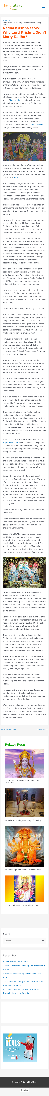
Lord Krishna (16, 100)
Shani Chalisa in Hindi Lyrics (15, 961)
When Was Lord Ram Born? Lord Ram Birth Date (22, 781)
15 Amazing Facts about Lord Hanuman (23, 869)
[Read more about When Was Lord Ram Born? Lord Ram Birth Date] (24, 763)
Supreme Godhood (11, 442)
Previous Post (8, 729)
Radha (16, 177)
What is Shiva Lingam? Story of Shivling (23, 820)
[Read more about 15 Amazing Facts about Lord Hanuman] (24, 846)
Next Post (42, 729)
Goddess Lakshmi (36, 124)
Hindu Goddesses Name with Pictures (22, 905)
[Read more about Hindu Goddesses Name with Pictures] (24, 889)
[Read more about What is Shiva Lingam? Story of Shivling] (24, 803)
